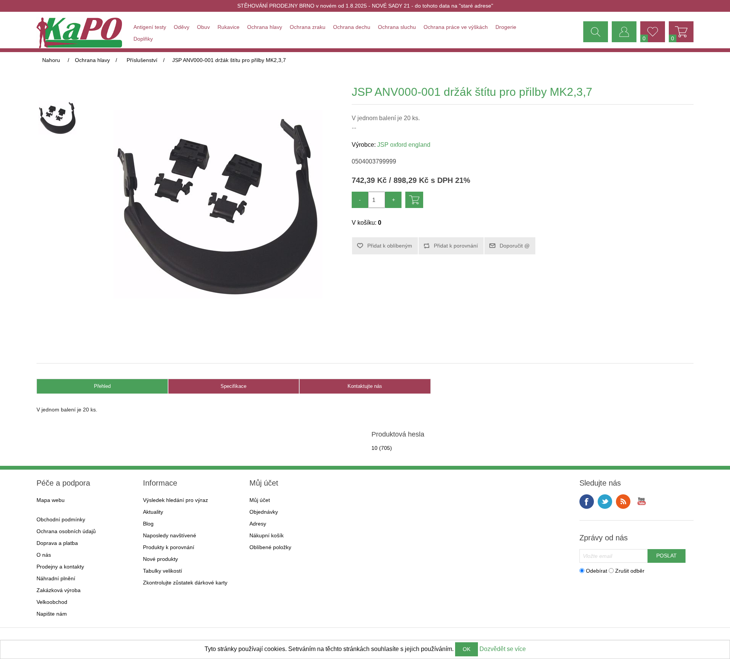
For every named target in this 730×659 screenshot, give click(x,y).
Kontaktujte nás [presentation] (365, 386)
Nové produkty (160, 559)
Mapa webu (50, 500)
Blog (148, 524)
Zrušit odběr (629, 570)
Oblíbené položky (270, 547)
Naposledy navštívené (169, 535)
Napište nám (51, 614)
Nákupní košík (266, 535)
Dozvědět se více (502, 649)
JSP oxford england (403, 144)
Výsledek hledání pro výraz (175, 500)
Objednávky (263, 512)
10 (374, 448)
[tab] (102, 386)
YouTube (641, 501)
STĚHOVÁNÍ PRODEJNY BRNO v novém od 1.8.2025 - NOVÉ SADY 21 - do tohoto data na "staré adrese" (365, 6)
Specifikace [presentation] (233, 386)
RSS (623, 501)
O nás (43, 555)
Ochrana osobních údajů (66, 531)
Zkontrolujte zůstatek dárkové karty (185, 583)
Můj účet (259, 500)
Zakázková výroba (58, 590)
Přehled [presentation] (102, 386)
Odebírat (596, 570)
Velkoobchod (51, 602)
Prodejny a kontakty (60, 567)
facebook (586, 501)
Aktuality (153, 512)
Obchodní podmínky (60, 519)
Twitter (605, 501)
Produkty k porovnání (168, 547)
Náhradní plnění (55, 578)
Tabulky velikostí (162, 571)
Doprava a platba (57, 543)
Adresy (257, 524)
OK (466, 649)
